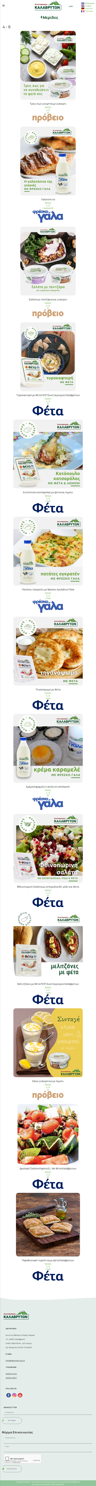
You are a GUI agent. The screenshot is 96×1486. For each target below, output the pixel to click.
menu (3, 5)
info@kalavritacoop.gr (15, 1360)
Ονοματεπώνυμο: (11, 1438)
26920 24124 (11, 1373)
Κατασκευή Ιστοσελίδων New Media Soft (48, 1484)
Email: (7, 1446)
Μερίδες (50, 17)
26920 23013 (11, 1378)
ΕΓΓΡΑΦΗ (12, 1420)
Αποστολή (12, 1469)
